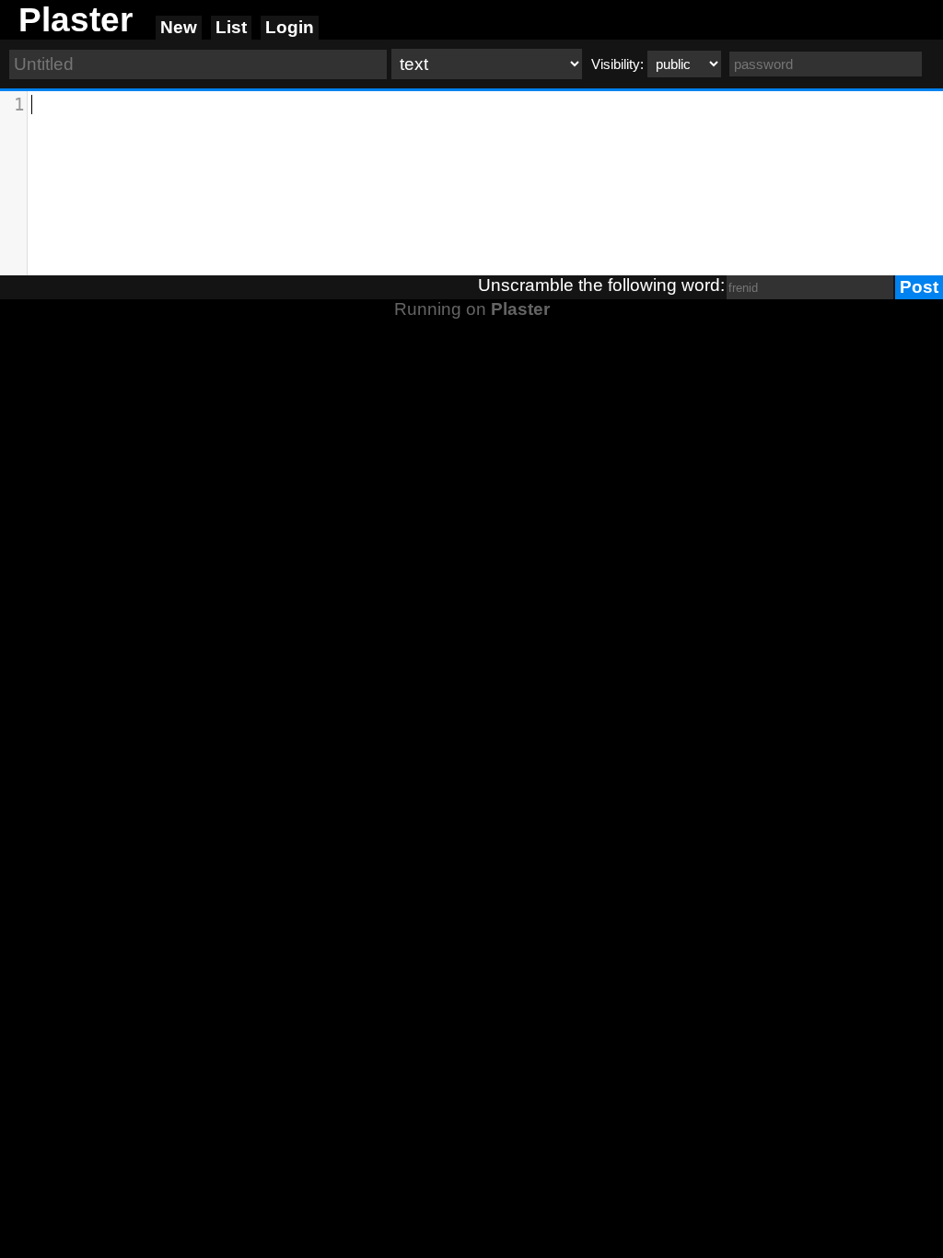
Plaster (520, 309)
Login (289, 27)
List (231, 27)
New (178, 27)
